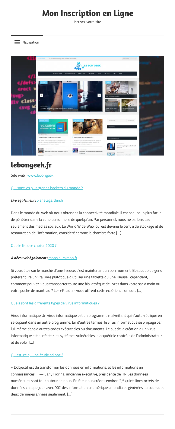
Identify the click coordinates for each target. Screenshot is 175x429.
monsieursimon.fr (62, 258)
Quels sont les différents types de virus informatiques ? (55, 303)
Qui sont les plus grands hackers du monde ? (47, 188)
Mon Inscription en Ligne (87, 12)
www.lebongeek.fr (42, 175)
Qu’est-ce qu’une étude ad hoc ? (37, 355)
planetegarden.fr (50, 200)
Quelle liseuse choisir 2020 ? (34, 245)
